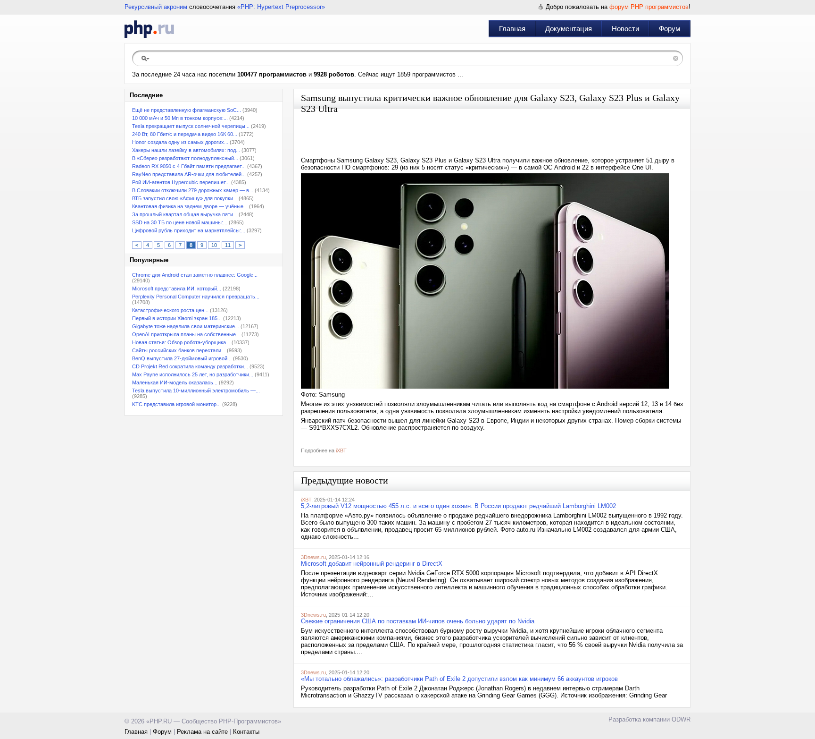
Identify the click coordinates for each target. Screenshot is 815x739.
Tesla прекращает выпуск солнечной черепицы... (190, 126)
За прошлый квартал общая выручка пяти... (184, 214)
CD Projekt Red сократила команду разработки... (190, 366)
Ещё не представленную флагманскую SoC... (186, 110)
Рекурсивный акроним (156, 6)
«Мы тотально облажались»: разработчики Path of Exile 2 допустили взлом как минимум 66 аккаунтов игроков (459, 678)
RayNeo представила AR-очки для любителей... (189, 174)
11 (228, 245)
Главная (512, 29)
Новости (625, 29)
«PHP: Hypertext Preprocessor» (281, 6)
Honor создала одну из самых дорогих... (180, 142)
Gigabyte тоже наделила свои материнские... (185, 326)
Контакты (246, 731)
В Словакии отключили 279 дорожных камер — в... (192, 190)
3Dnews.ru (313, 557)
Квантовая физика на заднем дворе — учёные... (190, 206)
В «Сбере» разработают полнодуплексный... (185, 158)
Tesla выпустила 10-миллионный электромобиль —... (196, 390)
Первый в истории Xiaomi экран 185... (177, 318)
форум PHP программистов (649, 6)
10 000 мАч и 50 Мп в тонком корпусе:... (180, 118)
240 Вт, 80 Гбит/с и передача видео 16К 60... (184, 134)
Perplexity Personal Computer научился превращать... (195, 296)
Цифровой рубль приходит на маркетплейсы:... (188, 230)
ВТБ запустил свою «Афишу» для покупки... (184, 198)
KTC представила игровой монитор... (176, 404)
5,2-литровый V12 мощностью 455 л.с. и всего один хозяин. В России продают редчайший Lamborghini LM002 (458, 506)
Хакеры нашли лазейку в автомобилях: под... (186, 150)
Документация (568, 29)
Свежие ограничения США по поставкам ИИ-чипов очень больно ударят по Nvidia (417, 621)
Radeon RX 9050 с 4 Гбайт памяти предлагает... (189, 166)
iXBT (341, 450)
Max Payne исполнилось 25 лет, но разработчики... (192, 374)
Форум (669, 29)
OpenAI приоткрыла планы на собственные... (186, 334)
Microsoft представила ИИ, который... (176, 288)
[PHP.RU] (149, 29)
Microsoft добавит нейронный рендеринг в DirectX (371, 563)
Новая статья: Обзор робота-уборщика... (181, 342)
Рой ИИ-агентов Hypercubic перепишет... (181, 182)
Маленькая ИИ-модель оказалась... (174, 382)
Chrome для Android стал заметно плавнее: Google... (195, 275)
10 (214, 245)
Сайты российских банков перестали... (178, 350)
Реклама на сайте (202, 731)
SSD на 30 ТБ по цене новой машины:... (179, 222)
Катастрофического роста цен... (170, 310)
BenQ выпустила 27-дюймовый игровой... (182, 358)
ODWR (681, 719)
